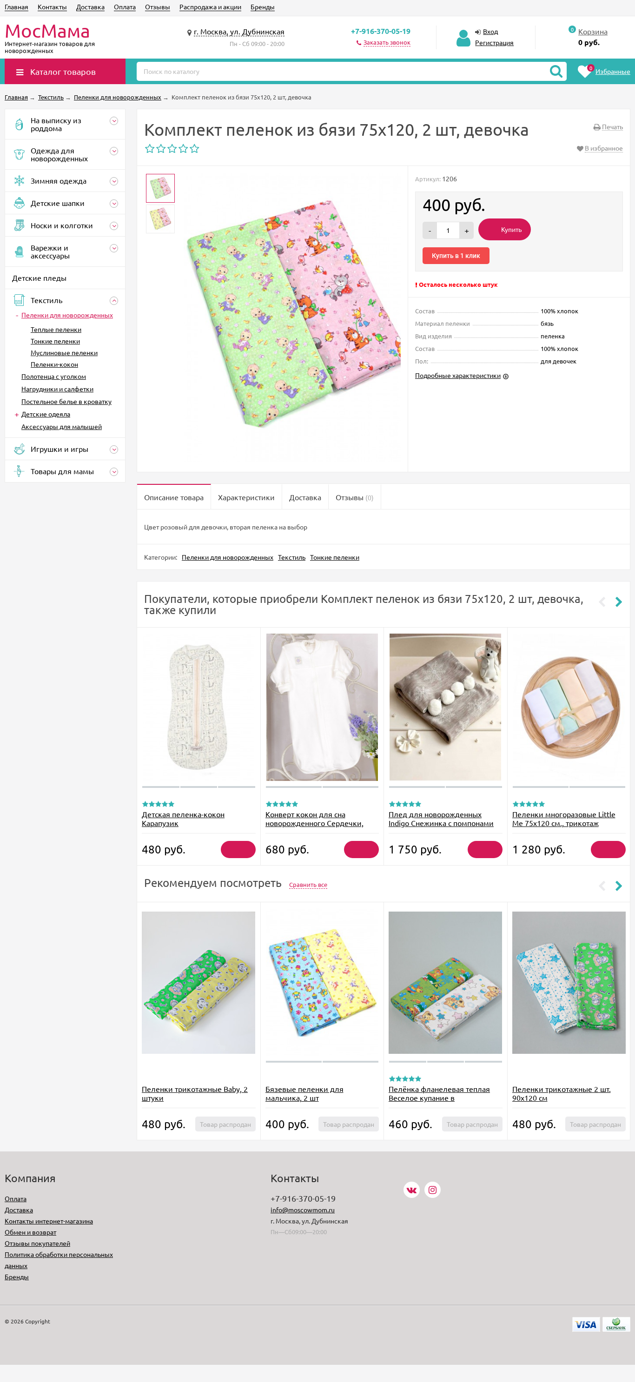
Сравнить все (308, 884)
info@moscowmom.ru (303, 1209)
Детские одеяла (45, 414)
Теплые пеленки (56, 329)
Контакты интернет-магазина (49, 1221)
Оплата (125, 6)
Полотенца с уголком (53, 376)
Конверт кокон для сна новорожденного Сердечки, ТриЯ (314, 822)
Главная (16, 6)
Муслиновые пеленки (64, 352)
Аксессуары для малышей (61, 426)
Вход (490, 31)
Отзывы (157, 6)
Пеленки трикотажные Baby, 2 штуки (195, 1093)
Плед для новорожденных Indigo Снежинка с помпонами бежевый (441, 822)
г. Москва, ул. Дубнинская (239, 31)
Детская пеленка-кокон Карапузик (183, 818)
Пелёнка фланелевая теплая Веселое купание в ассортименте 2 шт (439, 1097)
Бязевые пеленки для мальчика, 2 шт (304, 1093)
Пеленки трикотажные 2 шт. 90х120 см (561, 1093)
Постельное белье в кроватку (66, 401)
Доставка (90, 6)
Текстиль (291, 557)
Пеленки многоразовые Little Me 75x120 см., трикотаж (563, 818)
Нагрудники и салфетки (57, 388)
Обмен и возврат (30, 1232)
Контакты (52, 6)
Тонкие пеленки (55, 341)
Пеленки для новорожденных (67, 315)
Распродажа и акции (210, 6)
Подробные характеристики (458, 375)
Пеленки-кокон (54, 364)
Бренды (263, 6)
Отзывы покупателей (37, 1243)
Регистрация (494, 42)
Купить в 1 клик (456, 255)
